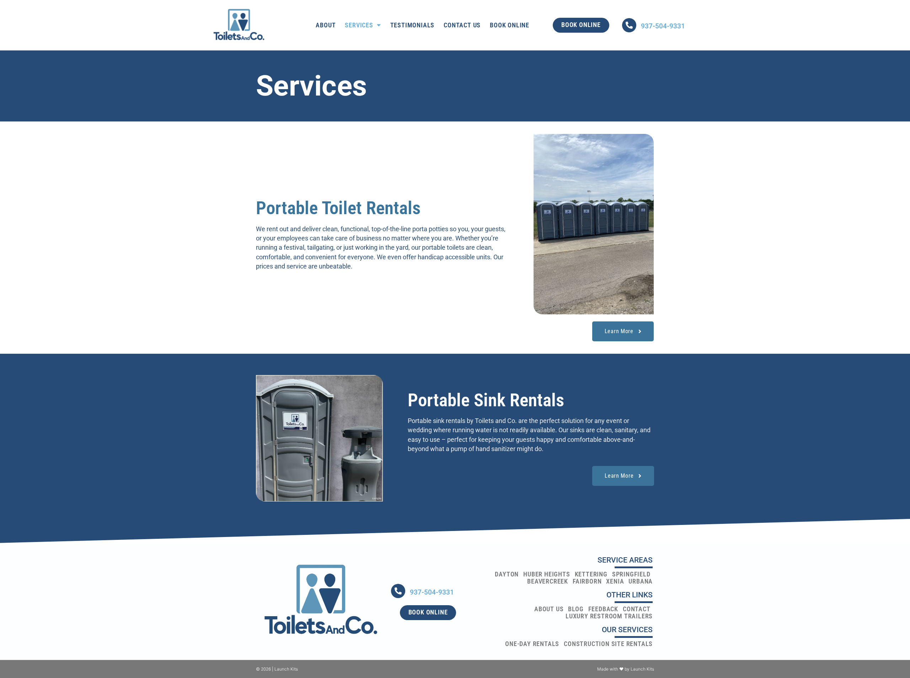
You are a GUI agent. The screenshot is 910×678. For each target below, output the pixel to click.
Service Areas (625, 560)
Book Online (509, 25)
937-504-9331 (663, 26)
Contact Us (462, 25)
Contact (637, 609)
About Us (548, 609)
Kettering (591, 574)
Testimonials (412, 25)
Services (359, 25)
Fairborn (587, 581)
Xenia (615, 581)
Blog (575, 609)
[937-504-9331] (629, 25)
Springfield (631, 574)
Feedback (603, 609)
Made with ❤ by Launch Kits (625, 669)
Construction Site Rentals (608, 643)
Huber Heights (546, 574)
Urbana (640, 581)
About (326, 25)
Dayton (507, 574)
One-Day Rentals (532, 643)
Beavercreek (547, 581)
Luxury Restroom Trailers (609, 616)
